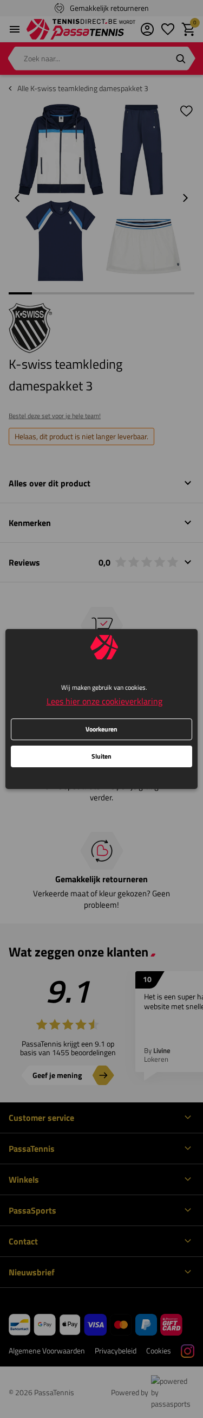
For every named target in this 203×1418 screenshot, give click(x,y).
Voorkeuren (101, 729)
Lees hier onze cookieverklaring (104, 701)
